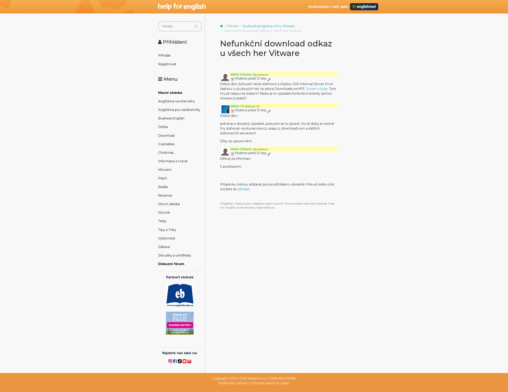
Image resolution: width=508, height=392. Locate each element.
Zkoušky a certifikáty (174, 255)
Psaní (162, 178)
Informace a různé (173, 161)
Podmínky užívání (233, 383)
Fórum (232, 26)
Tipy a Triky (167, 230)
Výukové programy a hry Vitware (268, 26)
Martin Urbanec (249, 74)
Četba (163, 127)
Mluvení (164, 170)
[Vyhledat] (196, 26)
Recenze (165, 195)
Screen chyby (317, 89)
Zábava (164, 247)
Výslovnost (166, 238)
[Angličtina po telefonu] (180, 323)
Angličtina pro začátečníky (179, 110)
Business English (171, 118)
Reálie (163, 187)
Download (166, 135)
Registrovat (167, 64)
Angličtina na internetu (176, 101)
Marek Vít (245, 106)
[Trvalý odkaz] (268, 78)
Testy (162, 221)
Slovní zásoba (169, 204)
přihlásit (243, 189)
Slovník (164, 212)
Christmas (166, 153)
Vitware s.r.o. (257, 378)
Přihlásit (164, 55)
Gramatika (166, 144)
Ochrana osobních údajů (270, 383)
